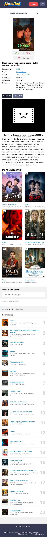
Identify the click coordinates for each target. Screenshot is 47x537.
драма (18, 74)
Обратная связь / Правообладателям (31, 534)
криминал (25, 74)
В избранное (24, 58)
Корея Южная (21, 72)
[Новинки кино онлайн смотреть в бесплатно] (12, 4)
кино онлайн (10, 309)
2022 (18, 69)
